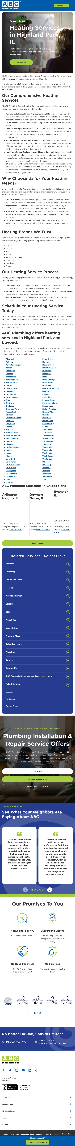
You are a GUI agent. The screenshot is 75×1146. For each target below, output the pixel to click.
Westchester (47, 459)
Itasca (8, 453)
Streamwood (48, 435)
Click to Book (37, 543)
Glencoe (9, 415)
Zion (44, 480)
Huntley (9, 450)
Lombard (10, 482)
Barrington (10, 371)
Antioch (9, 362)
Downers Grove (13, 397)
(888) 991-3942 (15, 530)
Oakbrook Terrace (50, 388)
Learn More (37, 771)
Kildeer (9, 456)
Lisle (8, 480)
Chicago (9, 385)
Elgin (8, 400)
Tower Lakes (48, 438)
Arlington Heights (13, 365)
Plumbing (6, 1097)
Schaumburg (48, 424)
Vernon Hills (47, 441)
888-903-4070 (62, 5)
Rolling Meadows (50, 409)
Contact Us (21, 62)
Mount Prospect (49, 368)
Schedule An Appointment (37, 787)
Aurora (9, 368)
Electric (5, 1125)
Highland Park (12, 438)
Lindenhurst (11, 477)
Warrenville (47, 447)
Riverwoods (47, 406)
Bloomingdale (12, 380)
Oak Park (46, 391)
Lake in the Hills (13, 465)
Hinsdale (9, 444)
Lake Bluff (10, 459)
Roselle (45, 415)
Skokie (45, 427)
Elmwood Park (12, 409)
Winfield (46, 471)
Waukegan (47, 453)
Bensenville (11, 377)
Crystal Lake (11, 388)
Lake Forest (11, 462)
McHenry (46, 362)
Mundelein (46, 371)
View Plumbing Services (37, 779)
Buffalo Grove (12, 383)
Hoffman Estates (13, 447)
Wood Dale (47, 477)
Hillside (9, 441)
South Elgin (47, 430)
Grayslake (10, 424)
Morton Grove (48, 365)
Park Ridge (47, 397)
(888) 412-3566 (43, 530)
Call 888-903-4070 (38, 1142)
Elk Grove (10, 403)
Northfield (46, 385)
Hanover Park (12, 432)
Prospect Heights (50, 403)
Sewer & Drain (7, 1104)
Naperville (46, 374)
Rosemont (46, 418)
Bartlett (9, 374)
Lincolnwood (11, 474)
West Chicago (48, 456)
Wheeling (46, 465)
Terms (56, 1134)
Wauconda (47, 450)
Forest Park (11, 412)
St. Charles (47, 432)
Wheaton (46, 462)
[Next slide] (49, 889)
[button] (72, 5)
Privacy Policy (67, 1134)
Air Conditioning (8, 1111)
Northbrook (47, 383)
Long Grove (47, 359)
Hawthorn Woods (13, 435)
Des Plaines (11, 394)
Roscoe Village (49, 412)
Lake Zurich (11, 468)
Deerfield (10, 391)
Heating (5, 1118)
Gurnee (9, 427)
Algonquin (10, 359)
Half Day (9, 430)
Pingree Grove (48, 400)
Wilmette (46, 468)
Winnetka (46, 474)
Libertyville (11, 471)
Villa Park (46, 444)
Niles (44, 377)
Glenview (10, 421)
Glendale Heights (13, 418)
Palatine (46, 394)
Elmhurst (10, 406)
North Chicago (48, 380)
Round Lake (47, 421)
